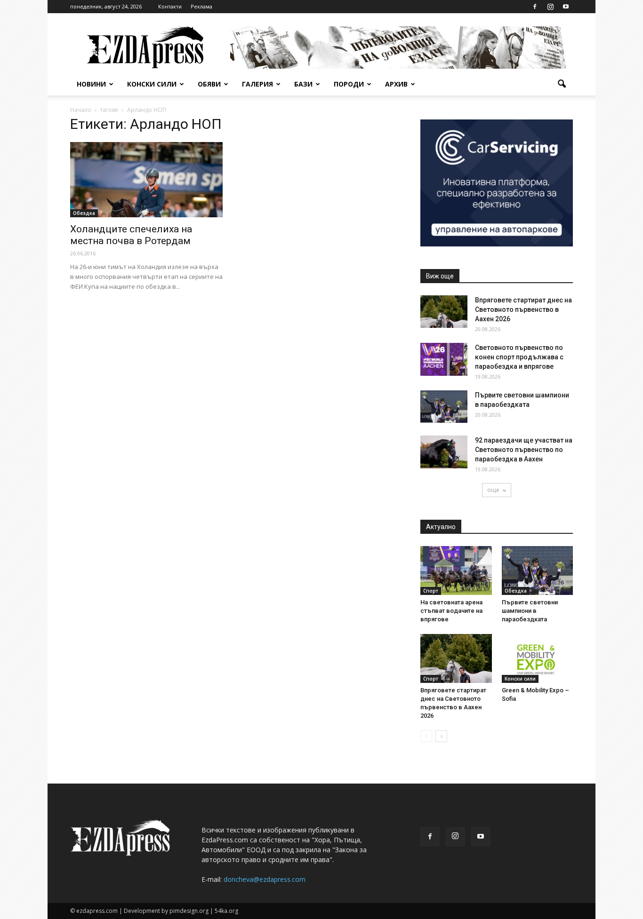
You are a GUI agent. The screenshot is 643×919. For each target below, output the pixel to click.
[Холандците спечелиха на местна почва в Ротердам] (146, 179)
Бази (303, 83)
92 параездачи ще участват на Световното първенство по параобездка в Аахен (523, 449)
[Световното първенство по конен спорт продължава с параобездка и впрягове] (443, 359)
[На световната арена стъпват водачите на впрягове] (456, 570)
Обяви (209, 83)
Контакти (170, 6)
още (493, 490)
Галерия (257, 83)
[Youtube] (566, 6)
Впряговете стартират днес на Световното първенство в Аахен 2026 (523, 309)
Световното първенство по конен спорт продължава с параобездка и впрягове (519, 357)
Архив (396, 83)
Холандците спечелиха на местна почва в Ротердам (131, 234)
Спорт (430, 590)
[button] (561, 84)
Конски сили (152, 83)
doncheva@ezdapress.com (264, 879)
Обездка (84, 213)
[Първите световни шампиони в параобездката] (443, 406)
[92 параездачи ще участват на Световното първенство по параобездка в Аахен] (443, 452)
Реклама (201, 6)
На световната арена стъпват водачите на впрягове (451, 611)
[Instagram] (550, 6)
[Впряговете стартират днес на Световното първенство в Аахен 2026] (443, 311)
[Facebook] (535, 6)
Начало (80, 110)
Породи (349, 83)
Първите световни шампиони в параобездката (530, 611)
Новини (91, 83)
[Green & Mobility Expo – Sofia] (537, 658)
